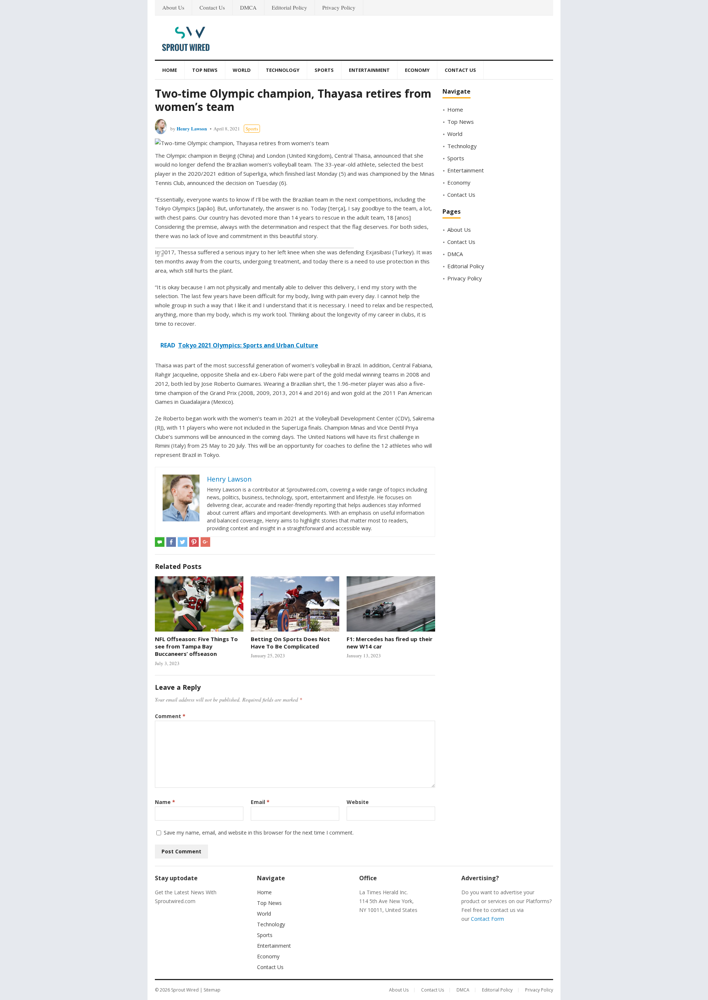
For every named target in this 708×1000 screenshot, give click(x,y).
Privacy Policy (338, 7)
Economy (417, 70)
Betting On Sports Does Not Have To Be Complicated (290, 642)
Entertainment (369, 70)
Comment (170, 716)
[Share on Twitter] (182, 542)
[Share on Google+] (205, 542)
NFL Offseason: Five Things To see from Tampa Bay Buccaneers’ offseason (196, 646)
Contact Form (487, 918)
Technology (282, 70)
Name (165, 801)
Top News (205, 70)
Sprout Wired (185, 990)
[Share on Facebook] (171, 542)
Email (260, 801)
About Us (173, 7)
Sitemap (212, 990)
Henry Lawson (192, 128)
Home (169, 70)
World (242, 70)
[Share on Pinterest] (194, 542)
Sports (324, 70)
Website (358, 801)
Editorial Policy (289, 7)
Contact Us (212, 7)
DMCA (248, 7)
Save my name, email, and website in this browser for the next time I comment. (259, 832)
